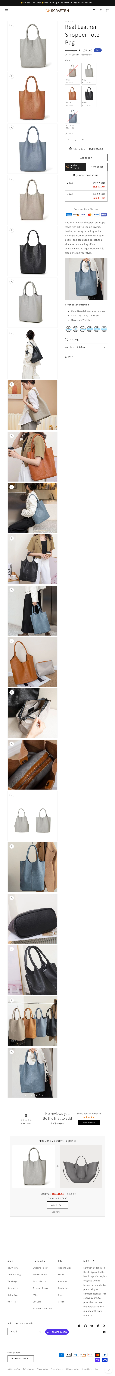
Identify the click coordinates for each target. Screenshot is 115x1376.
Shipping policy (72, 1369)
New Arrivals (13, 1267)
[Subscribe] (40, 1331)
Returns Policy (40, 1274)
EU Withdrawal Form (43, 1308)
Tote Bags (12, 1281)
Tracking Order (65, 1267)
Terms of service (57, 1369)
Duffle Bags (13, 1295)
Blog (60, 1295)
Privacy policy (42, 1369)
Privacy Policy (39, 1281)
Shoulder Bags (14, 1274)
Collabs (61, 1301)
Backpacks (12, 1288)
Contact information (90, 1369)
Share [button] (71, 356)
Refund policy (28, 1369)
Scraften (17, 1369)
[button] (6, 10)
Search (61, 1274)
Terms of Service (41, 1288)
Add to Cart (57, 1205)
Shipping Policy (40, 1267)
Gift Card (37, 1301)
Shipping (69, 55)
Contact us (63, 1288)
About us (62, 1281)
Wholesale (12, 1301)
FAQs (35, 1295)
